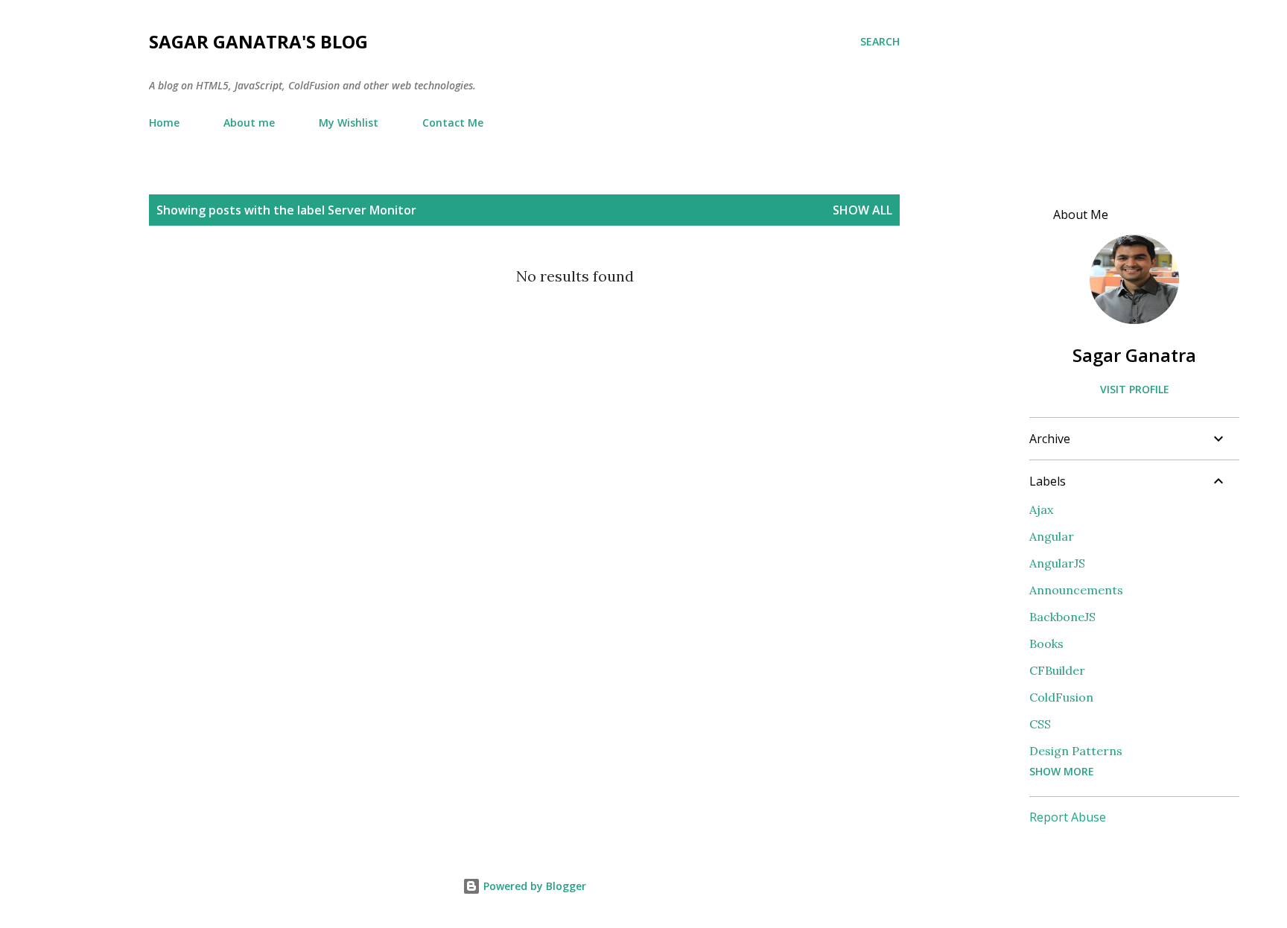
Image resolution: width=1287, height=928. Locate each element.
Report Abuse (1067, 817)
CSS (1040, 723)
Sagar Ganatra (1134, 355)
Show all (862, 210)
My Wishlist (348, 122)
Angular (1051, 536)
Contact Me (452, 122)
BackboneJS (1062, 616)
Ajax (1041, 509)
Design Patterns (1075, 750)
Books (1046, 643)
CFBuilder (1057, 670)
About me (249, 122)
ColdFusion (1061, 697)
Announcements (1076, 589)
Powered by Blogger (533, 886)
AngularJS (1057, 563)
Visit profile (1134, 389)
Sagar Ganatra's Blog (258, 41)
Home (164, 122)
